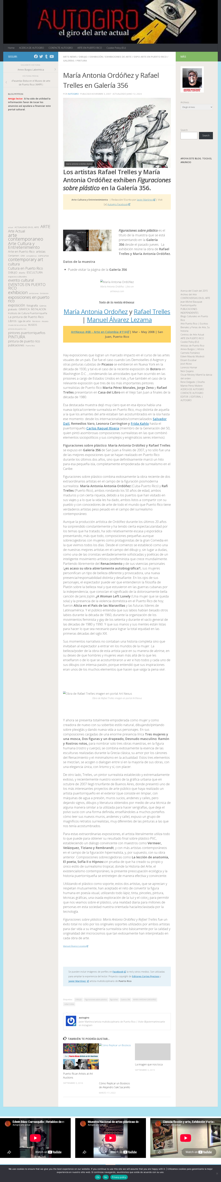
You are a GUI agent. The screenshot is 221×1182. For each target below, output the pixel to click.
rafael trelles (69, 1004)
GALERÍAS (68, 60)
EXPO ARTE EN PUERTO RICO (150, 56)
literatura (36, 321)
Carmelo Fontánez (190, 352)
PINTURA (82, 60)
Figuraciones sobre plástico (96, 999)
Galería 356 (125, 999)
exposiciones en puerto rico (28, 299)
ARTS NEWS (70, 56)
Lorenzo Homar (189, 367)
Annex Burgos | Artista (192, 349)
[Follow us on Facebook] (36, 56)
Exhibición (44, 293)
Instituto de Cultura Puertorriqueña (27, 313)
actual (10, 227)
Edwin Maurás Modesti (192, 356)
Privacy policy (119, 1177)
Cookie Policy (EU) (116, 47)
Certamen (13, 255)
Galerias (42, 305)
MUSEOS (32, 324)
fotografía (32, 305)
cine (23, 255)
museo (45, 321)
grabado (12, 309)
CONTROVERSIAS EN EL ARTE (195, 298)
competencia (31, 256)
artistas (40, 251)
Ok (97, 1177)
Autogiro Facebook (117, 204)
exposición (16, 305)
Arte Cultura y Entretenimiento (24, 245)
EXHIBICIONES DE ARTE (118, 56)
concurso (43, 255)
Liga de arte (24, 321)
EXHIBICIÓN (96, 56)
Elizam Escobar (189, 360)
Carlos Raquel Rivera (102, 428)
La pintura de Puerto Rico (26, 317)
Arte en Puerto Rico (21, 251)
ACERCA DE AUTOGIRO (31, 47)
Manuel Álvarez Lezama (119, 319)
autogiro (73, 93)
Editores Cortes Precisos (145, 976)
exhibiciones (34, 293)
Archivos (185, 102)
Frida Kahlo (140, 423)
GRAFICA (24, 309)
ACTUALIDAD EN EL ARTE (27, 227)
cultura (14, 264)
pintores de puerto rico (17, 329)
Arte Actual (16, 231)
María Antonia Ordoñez (96, 311)
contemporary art (25, 259)
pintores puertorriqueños (26, 333)
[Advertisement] (30, 168)
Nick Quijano (187, 371)
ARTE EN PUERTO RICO (89, 47)
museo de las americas (17, 325)
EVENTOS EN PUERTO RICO (26, 286)
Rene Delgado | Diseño (193, 381)
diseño (22, 272)
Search (184, 129)
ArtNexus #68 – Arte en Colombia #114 (98, 332)
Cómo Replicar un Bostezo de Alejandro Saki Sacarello (114, 1085)
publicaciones (16, 345)
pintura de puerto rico (24, 341)
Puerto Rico (30, 345)
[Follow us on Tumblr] (46, 56)
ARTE (45, 226)
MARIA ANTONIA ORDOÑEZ (144, 999)
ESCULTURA (35, 272)
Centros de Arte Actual (192, 334)
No (105, 1177)
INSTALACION (38, 309)
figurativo (114, 999)
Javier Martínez (145, 199)
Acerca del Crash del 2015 (194, 290)
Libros (12, 321)
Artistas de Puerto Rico (192, 345)
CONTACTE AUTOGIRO (61, 47)
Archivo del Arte (189, 294)
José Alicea (186, 363)
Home (11, 47)
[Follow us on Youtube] (51, 56)
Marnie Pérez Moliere (192, 385)
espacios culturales (17, 276)
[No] (217, 1173)
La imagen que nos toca (149, 1064)
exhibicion (18, 292)
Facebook (118, 971)
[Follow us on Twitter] (41, 56)
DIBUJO (83, 56)
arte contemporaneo (25, 237)
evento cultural (21, 280)
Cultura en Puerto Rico (25, 268)
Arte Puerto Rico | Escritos (194, 323)
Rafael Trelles (152, 311)
